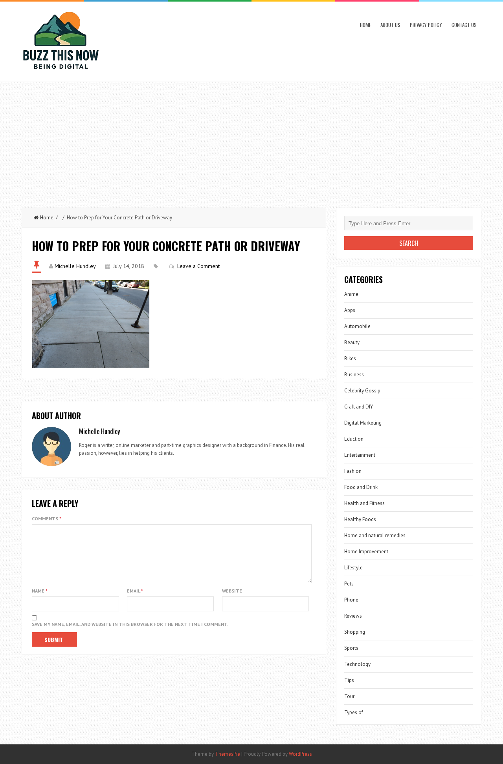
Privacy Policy (426, 25)
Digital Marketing (363, 422)
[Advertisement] (251, 141)
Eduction (353, 439)
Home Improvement (366, 551)
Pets (349, 583)
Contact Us (464, 25)
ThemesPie (227, 754)
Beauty (352, 342)
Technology (357, 664)
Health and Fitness (364, 503)
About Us (390, 25)
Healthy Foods (360, 519)
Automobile (357, 326)
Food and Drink (361, 487)
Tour (349, 696)
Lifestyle (353, 567)
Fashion (353, 471)
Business (354, 374)
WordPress (300, 754)
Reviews (353, 616)
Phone (351, 599)
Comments (46, 518)
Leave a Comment (198, 266)
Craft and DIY (358, 406)
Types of (353, 712)
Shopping (354, 632)
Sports (351, 648)
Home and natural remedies (375, 535)
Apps (349, 310)
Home (365, 25)
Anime (351, 294)
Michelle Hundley (75, 266)
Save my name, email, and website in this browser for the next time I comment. (130, 624)
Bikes (350, 358)
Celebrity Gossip (362, 390)
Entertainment (359, 455)
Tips (349, 680)
